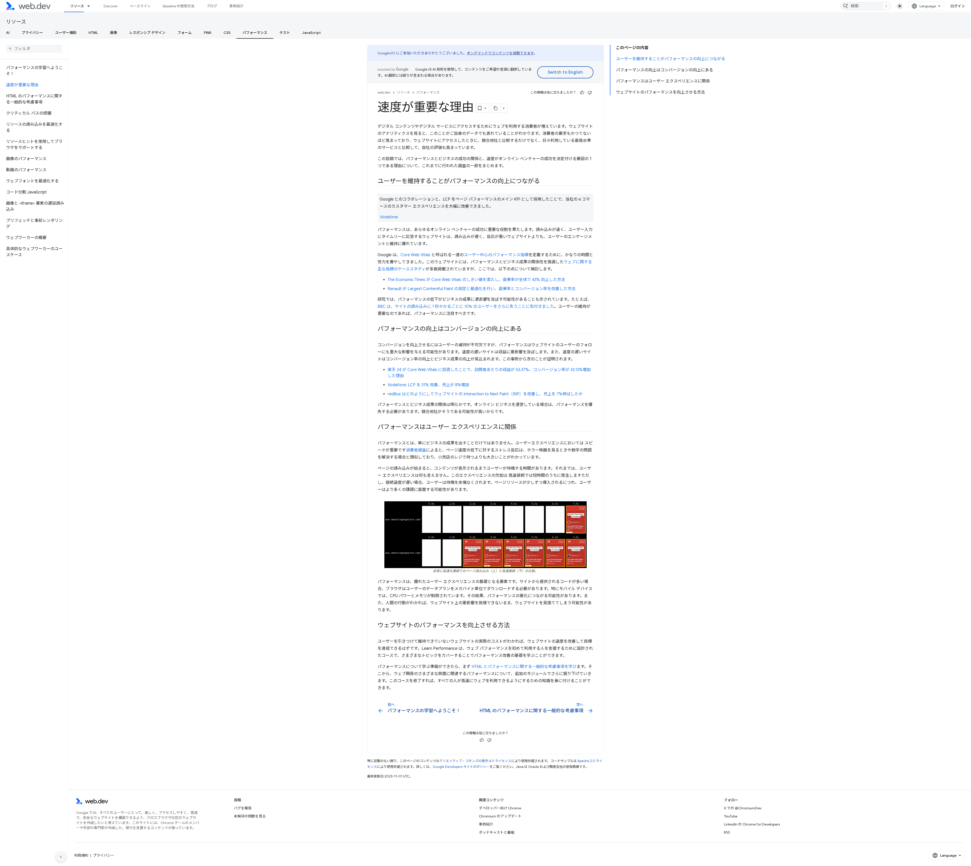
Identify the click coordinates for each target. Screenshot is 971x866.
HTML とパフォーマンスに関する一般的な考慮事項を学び (524, 666)
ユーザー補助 (65, 32)
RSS (727, 832)
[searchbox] (34, 49)
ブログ (212, 6)
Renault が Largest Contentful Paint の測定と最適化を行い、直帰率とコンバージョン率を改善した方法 (482, 288)
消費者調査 (416, 450)
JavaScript (311, 32)
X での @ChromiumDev (743, 808)
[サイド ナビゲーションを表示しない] (61, 857)
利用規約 (81, 855)
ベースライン (140, 6)
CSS (227, 32)
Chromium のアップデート (500, 816)
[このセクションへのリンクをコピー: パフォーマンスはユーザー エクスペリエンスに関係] (520, 427)
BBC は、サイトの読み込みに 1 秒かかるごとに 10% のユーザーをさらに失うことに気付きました (466, 306)
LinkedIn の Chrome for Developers (752, 824)
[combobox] (866, 6)
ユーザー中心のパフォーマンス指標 (496, 254)
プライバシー (32, 32)
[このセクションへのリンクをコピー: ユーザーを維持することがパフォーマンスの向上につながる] (544, 182)
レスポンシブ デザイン (147, 32)
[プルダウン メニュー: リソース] (91, 6)
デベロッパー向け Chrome (500, 808)
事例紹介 (236, 6)
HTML (93, 32)
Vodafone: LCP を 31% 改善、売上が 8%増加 (428, 384)
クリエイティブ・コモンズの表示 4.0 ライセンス (475, 761)
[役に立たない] (589, 92)
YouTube (730, 816)
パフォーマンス (254, 32)
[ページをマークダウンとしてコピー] (495, 108)
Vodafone (389, 217)
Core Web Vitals (415, 254)
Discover (111, 6)
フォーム (185, 32)
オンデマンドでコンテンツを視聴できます (500, 53)
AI (8, 32)
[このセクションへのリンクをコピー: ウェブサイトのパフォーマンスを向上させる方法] (514, 626)
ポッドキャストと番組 (496, 832)
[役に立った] (582, 92)
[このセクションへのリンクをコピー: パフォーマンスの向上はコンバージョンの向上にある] (526, 329)
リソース (77, 6)
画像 (113, 32)
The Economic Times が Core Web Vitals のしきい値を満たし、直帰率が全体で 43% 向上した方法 (476, 279)
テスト (284, 32)
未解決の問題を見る (250, 816)
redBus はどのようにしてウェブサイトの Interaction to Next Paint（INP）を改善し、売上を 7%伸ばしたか (485, 394)
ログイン (957, 6)
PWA (207, 32)
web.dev (384, 92)
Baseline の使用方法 (178, 6)
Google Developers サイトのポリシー (461, 767)
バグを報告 (243, 808)
